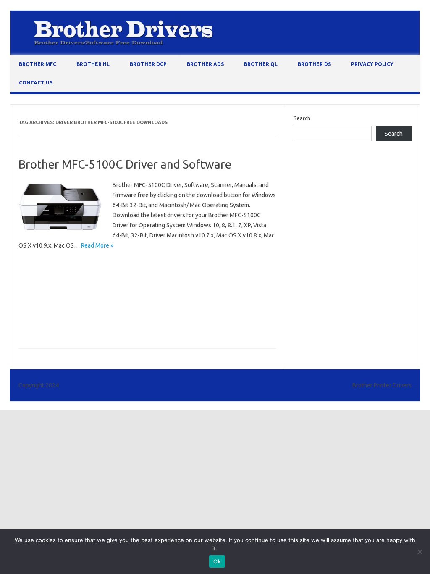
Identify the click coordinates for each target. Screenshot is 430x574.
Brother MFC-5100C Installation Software (198, 289)
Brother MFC (37, 64)
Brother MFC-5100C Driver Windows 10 (161, 276)
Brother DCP (148, 64)
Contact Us (35, 82)
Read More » (97, 245)
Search (302, 118)
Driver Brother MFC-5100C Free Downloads (74, 325)
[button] (60, 207)
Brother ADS (205, 64)
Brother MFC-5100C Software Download (71, 313)
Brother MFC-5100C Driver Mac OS (63, 276)
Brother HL (93, 64)
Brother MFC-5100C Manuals (56, 301)
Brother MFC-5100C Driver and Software (124, 164)
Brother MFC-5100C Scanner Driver (141, 301)
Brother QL (261, 64)
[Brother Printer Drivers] (215, 53)
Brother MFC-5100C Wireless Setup (171, 313)
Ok (217, 561)
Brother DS (314, 64)
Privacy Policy (372, 64)
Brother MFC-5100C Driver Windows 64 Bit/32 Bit (81, 289)
